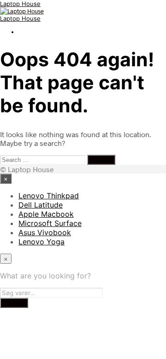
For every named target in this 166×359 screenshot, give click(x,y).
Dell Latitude (40, 204)
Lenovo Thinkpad (48, 195)
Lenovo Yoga (41, 241)
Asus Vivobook (44, 232)
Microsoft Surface (50, 223)
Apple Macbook (46, 214)
